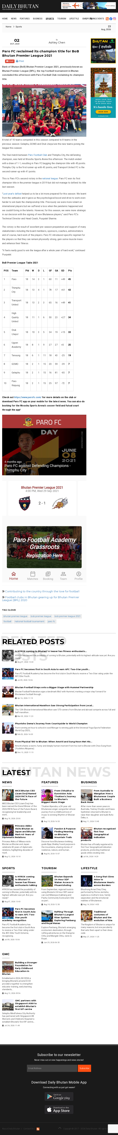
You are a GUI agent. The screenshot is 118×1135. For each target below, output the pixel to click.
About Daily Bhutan (11, 1129)
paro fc (51, 621)
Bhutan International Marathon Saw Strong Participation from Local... (54, 705)
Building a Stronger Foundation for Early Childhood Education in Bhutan (19, 968)
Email (10, 61)
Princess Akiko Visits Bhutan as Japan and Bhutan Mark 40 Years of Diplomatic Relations (19, 832)
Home (5, 19)
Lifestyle (74, 19)
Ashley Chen (57, 42)
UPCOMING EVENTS (95, 19)
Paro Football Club (37, 155)
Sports (50, 19)
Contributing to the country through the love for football (42, 591)
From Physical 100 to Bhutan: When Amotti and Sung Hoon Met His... (53, 741)
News (14, 19)
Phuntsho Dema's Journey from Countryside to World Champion (51, 723)
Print (21, 61)
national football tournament (29, 621)
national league (50, 178)
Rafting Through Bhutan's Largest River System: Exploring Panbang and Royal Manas (58, 917)
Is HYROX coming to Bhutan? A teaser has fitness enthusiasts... (51, 651)
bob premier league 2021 (67, 616)
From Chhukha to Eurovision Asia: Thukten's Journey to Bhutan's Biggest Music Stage (58, 796)
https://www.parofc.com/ (28, 397)
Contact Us (28, 1129)
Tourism (61, 19)
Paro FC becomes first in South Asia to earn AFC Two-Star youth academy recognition (18, 915)
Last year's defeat (12, 193)
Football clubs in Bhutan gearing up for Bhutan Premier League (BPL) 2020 (40, 599)
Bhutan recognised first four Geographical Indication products (98, 834)
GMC (6, 954)
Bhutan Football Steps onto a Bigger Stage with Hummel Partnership (54, 687)
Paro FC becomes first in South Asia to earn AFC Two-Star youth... (52, 669)
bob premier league (41, 616)
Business (37, 19)
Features (25, 19)
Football (7, 621)
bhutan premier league (15, 616)
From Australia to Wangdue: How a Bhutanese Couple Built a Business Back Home (98, 796)
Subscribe (84, 1068)
